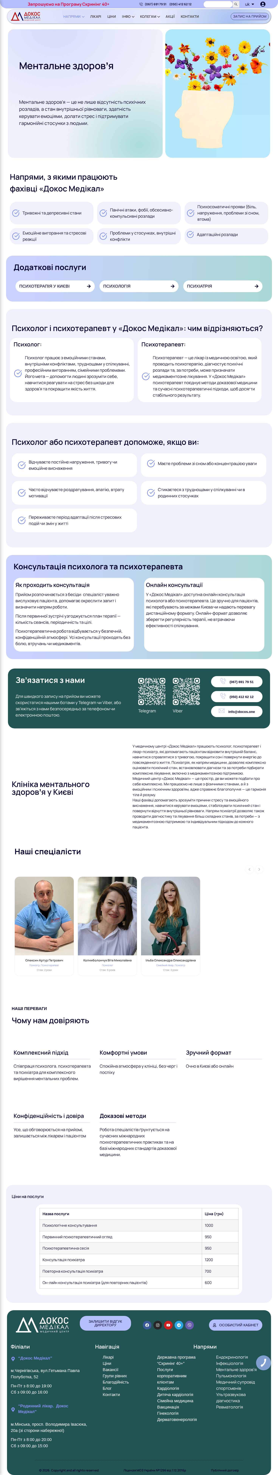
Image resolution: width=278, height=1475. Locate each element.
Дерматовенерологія (177, 1419)
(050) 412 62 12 (180, 4)
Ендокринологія (232, 1357)
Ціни (111, 16)
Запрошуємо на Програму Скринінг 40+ (68, 4)
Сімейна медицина (175, 1400)
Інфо (126, 16)
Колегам (148, 16)
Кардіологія (168, 1388)
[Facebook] (147, 1325)
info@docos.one (241, 712)
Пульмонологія (231, 1376)
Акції (170, 16)
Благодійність (116, 1382)
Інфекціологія (229, 1363)
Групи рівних (115, 1376)
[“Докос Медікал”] (13, 1359)
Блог (107, 1388)
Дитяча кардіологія (175, 1394)
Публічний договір (225, 1470)
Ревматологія (229, 1407)
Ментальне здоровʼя (236, 1369)
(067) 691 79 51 (155, 4)
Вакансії (110, 1369)
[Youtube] (168, 1325)
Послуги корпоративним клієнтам (171, 1375)
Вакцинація (168, 1407)
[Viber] (189, 1325)
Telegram (147, 711)
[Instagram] (157, 1325)
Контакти (190, 16)
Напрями (72, 16)
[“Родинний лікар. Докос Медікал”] (13, 1409)
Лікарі (95, 16)
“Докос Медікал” (35, 1358)
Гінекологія (168, 1413)
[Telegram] (179, 1325)
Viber (178, 711)
